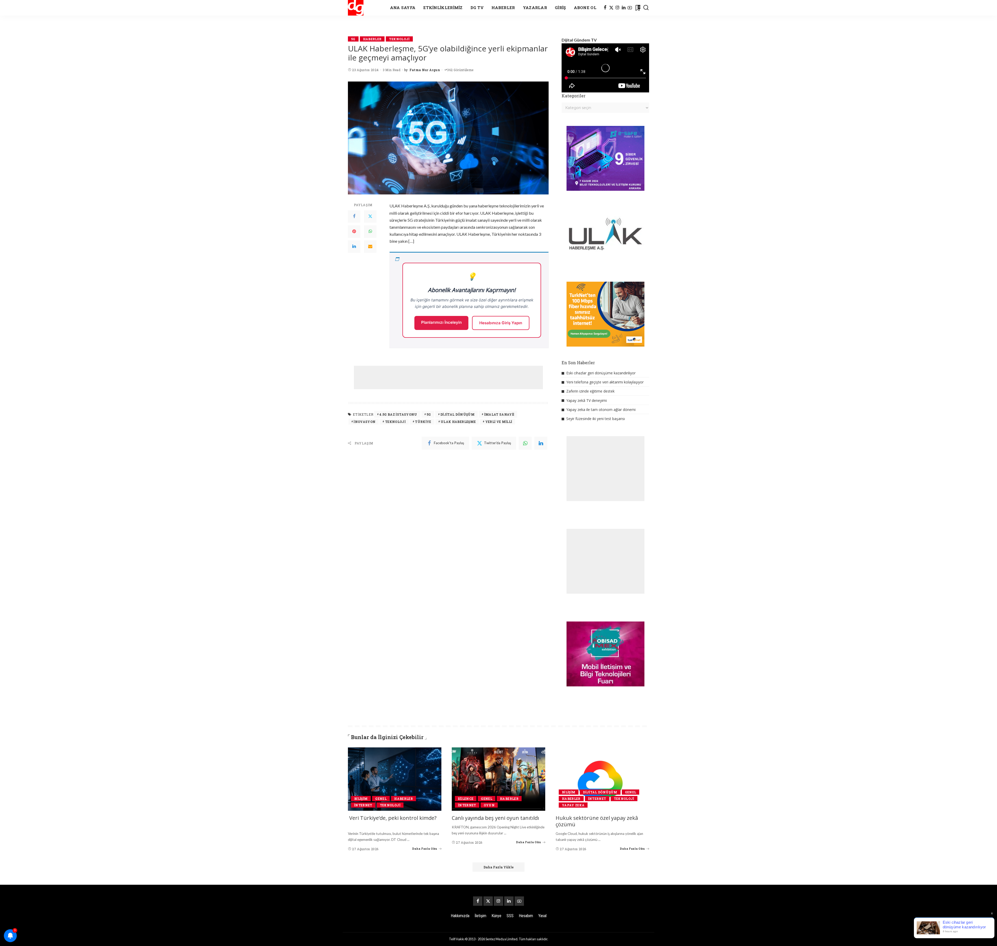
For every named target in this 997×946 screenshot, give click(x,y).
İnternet (363, 805)
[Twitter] (370, 216)
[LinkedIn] (624, 8)
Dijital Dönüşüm (457, 414)
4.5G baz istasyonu (398, 414)
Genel (381, 798)
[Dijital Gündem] (355, 8)
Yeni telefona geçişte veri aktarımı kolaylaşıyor (605, 382)
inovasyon (364, 422)
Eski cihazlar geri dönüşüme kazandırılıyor (601, 372)
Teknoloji (399, 39)
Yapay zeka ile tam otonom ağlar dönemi (601, 409)
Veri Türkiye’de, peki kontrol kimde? (393, 817)
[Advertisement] (448, 377)
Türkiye (423, 422)
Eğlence (465, 798)
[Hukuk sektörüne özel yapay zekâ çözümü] (602, 778)
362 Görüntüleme (460, 70)
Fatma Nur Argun (424, 70)
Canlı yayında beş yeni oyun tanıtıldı (495, 817)
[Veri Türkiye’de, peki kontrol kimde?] (394, 778)
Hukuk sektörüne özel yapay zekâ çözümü (597, 821)
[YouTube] (630, 8)
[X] (611, 8)
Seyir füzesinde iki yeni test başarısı (595, 418)
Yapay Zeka (573, 805)
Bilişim (361, 798)
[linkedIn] (540, 443)
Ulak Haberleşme (458, 422)
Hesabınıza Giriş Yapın (500, 322)
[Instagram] (617, 8)
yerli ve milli (498, 422)
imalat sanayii (499, 414)
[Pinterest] (354, 231)
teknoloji (395, 422)
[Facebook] (605, 8)
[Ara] (646, 8)
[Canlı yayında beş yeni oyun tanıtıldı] (498, 778)
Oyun (489, 805)
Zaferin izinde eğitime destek (590, 391)
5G (353, 39)
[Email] (370, 246)
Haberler (372, 39)
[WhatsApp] (370, 231)
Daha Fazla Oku (424, 848)
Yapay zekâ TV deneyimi (586, 400)
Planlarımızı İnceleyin (441, 322)
